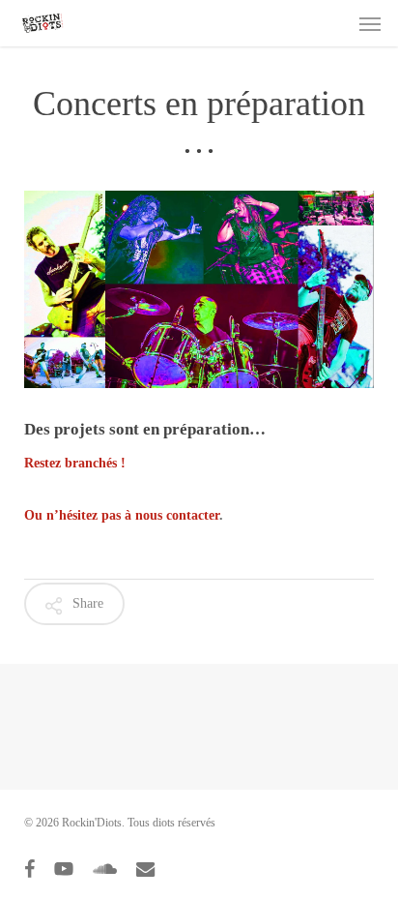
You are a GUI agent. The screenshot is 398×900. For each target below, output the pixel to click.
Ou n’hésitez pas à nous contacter (121, 515)
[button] (370, 23)
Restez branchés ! (75, 463)
